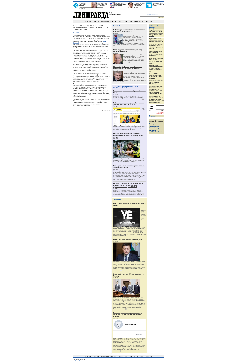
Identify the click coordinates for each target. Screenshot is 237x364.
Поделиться (107, 110)
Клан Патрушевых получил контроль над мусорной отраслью (102, 5)
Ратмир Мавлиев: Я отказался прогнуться (127, 239)
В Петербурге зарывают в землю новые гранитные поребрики (156, 59)
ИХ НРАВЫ (113, 21)
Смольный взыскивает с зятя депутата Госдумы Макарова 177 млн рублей (156, 53)
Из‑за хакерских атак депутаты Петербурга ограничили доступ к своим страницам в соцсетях (127, 314)
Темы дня (117, 199)
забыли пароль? (160, 113)
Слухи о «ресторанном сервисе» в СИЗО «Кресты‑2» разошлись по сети (156, 46)
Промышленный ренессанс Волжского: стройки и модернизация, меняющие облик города (128, 135)
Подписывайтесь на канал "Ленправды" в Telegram (158, 4)
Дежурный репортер (153, 26)
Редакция (153, 116)
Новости (116, 25)
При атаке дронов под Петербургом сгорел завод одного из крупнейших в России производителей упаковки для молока (155, 90)
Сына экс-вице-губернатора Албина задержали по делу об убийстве (155, 76)
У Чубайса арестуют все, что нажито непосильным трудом (139, 5)
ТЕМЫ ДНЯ (88, 21)
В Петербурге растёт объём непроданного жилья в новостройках (156, 40)
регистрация (161, 112)
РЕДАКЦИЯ (148, 21)
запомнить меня (155, 110)
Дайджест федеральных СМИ (125, 87)
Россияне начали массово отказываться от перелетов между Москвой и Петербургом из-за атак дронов (156, 99)
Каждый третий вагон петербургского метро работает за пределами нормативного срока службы (156, 33)
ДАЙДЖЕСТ (105, 21)
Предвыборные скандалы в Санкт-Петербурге (120, 4)
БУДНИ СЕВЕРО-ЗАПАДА (136, 21)
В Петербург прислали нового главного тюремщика (156, 82)
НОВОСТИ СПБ (123, 21)
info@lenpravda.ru (152, 14)
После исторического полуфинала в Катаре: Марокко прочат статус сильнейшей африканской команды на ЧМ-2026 (128, 185)
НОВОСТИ (96, 21)
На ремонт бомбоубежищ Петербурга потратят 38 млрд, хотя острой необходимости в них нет (156, 67)
